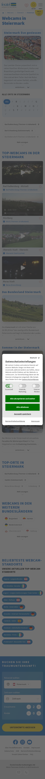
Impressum (35, 421)
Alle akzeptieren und (22, 398)
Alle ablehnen (22, 407)
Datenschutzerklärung (30, 379)
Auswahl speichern (22, 414)
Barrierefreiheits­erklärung (15, 421)
